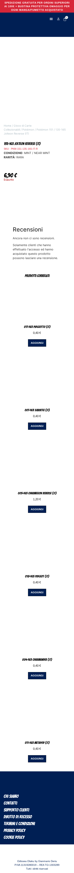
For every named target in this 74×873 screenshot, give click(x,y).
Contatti (10, 803)
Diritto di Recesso (18, 817)
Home (7, 125)
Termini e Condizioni (19, 823)
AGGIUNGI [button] (37, 342)
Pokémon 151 (44, 129)
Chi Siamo (11, 796)
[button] (51, 19)
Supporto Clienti (16, 810)
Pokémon (28, 129)
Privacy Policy (14, 830)
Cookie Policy (14, 837)
